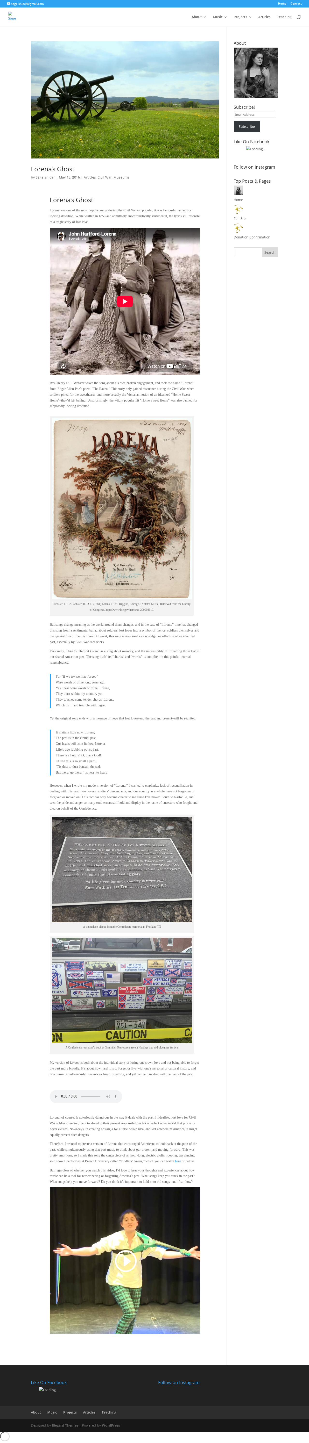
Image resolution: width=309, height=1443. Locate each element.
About (197, 17)
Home (282, 4)
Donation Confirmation (252, 237)
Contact (296, 4)
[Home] (238, 194)
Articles (264, 17)
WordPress (111, 1425)
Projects (240, 17)
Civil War (105, 177)
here (178, 1161)
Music (218, 17)
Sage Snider (45, 177)
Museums (121, 177)
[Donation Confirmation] (238, 231)
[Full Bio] (238, 212)
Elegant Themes (65, 1425)
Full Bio (240, 218)
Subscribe (247, 126)
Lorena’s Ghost (52, 169)
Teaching (284, 17)
